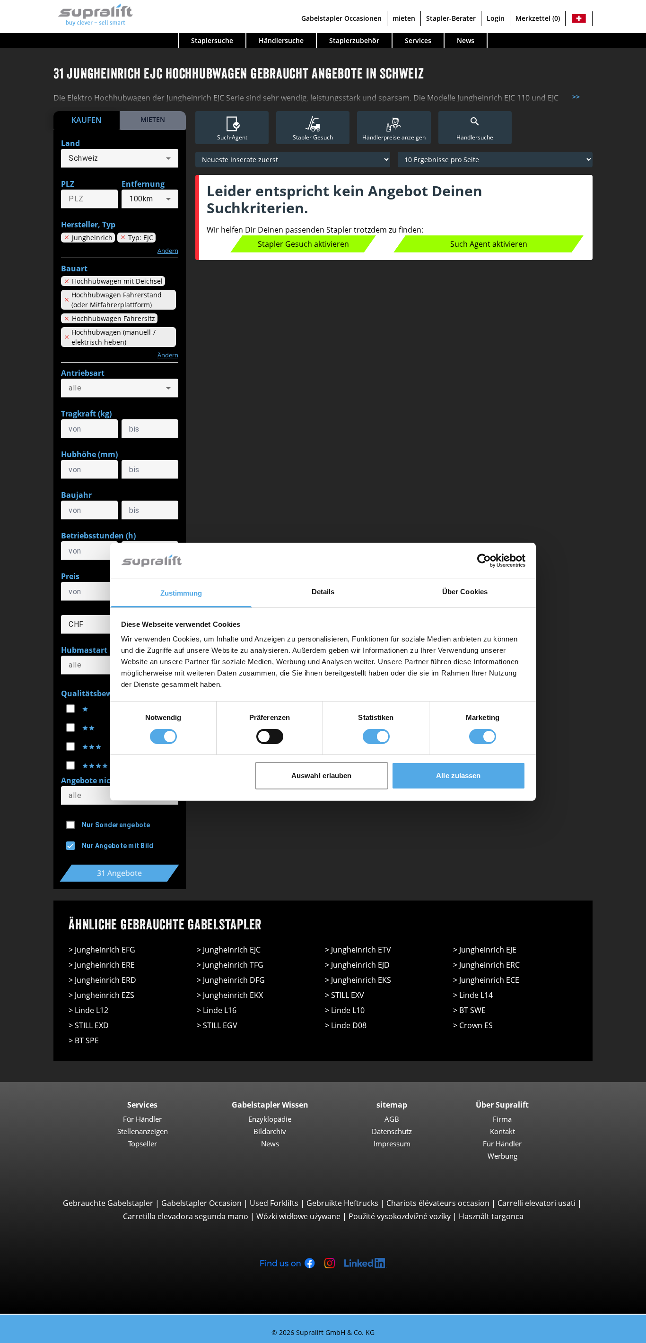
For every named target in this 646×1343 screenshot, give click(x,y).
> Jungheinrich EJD (357, 965)
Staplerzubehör (354, 40)
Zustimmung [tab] (181, 593)
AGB (391, 1119)
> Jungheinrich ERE (102, 965)
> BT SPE (84, 1040)
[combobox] (120, 158)
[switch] (269, 736)
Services (418, 40)
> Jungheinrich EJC (229, 949)
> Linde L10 (345, 1010)
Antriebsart (83, 373)
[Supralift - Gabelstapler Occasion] (93, 13)
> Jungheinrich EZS (101, 995)
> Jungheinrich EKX (230, 995)
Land (70, 143)
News (465, 40)
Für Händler (142, 1119)
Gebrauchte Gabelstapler (108, 1203)
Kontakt (502, 1131)
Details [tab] (323, 592)
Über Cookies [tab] (465, 592)
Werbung (502, 1156)
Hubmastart (84, 650)
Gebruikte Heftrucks (342, 1203)
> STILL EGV (217, 1025)
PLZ (67, 184)
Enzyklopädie (269, 1119)
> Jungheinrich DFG (231, 980)
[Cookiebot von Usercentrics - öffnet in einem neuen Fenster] (484, 561)
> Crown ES (473, 1025)
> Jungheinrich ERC (486, 965)
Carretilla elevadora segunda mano (185, 1216)
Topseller (142, 1143)
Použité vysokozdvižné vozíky (400, 1216)
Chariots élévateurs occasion (437, 1203)
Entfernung (143, 184)
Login (496, 18)
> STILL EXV (344, 995)
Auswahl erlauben (321, 775)
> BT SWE (469, 1010)
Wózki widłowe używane (298, 1216)
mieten (404, 18)
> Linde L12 (88, 1010)
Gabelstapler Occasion (201, 1203)
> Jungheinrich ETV (358, 949)
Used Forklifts (274, 1203)
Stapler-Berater (451, 18)
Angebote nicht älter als (106, 780)
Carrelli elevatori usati (537, 1203)
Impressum (392, 1143)
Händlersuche (281, 40)
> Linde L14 (473, 995)
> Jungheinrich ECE (486, 980)
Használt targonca (491, 1216)
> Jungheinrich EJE (484, 949)
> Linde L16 (216, 1010)
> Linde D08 (346, 1025)
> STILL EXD (89, 1025)
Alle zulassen (458, 775)
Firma (502, 1119)
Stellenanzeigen (142, 1131)
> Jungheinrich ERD (102, 980)
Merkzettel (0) (537, 18)
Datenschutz (392, 1131)
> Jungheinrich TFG (230, 965)
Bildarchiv (269, 1131)
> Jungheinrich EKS (358, 980)
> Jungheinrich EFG (102, 949)
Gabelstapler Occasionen (341, 18)
